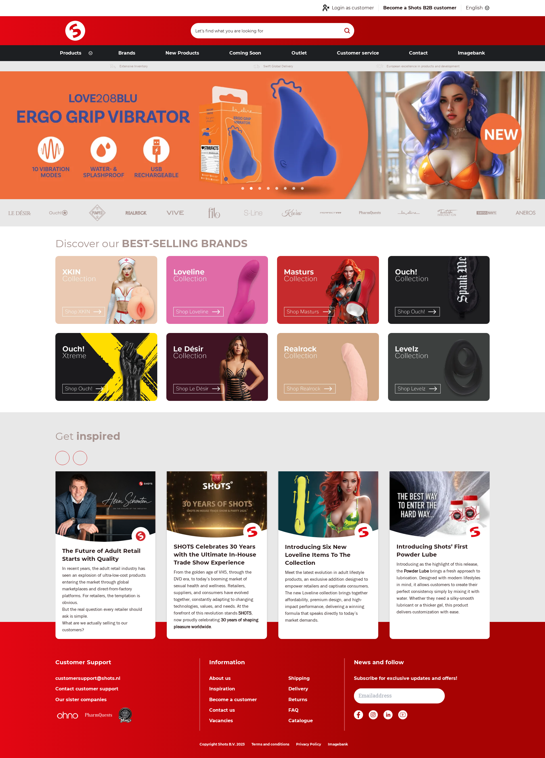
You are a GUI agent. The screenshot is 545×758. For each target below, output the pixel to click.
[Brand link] (19, 212)
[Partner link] (67, 715)
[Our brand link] (106, 290)
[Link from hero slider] (272, 135)
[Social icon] (359, 717)
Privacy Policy (308, 744)
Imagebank (338, 744)
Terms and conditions (270, 744)
